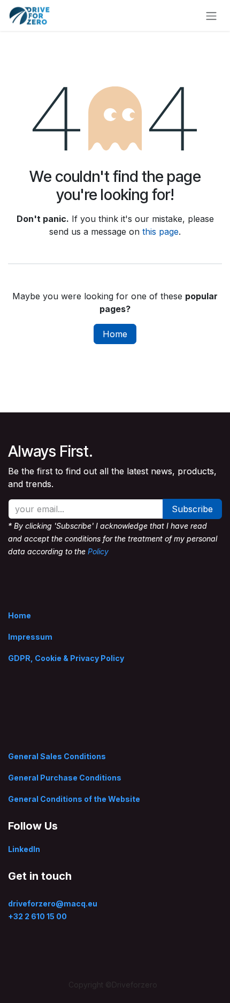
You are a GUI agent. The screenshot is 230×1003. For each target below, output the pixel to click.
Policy (98, 551)
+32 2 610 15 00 (37, 916)
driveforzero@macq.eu (52, 903)
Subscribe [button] (192, 509)
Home (115, 334)
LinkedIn (24, 849)
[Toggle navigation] (211, 15)
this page (160, 231)
